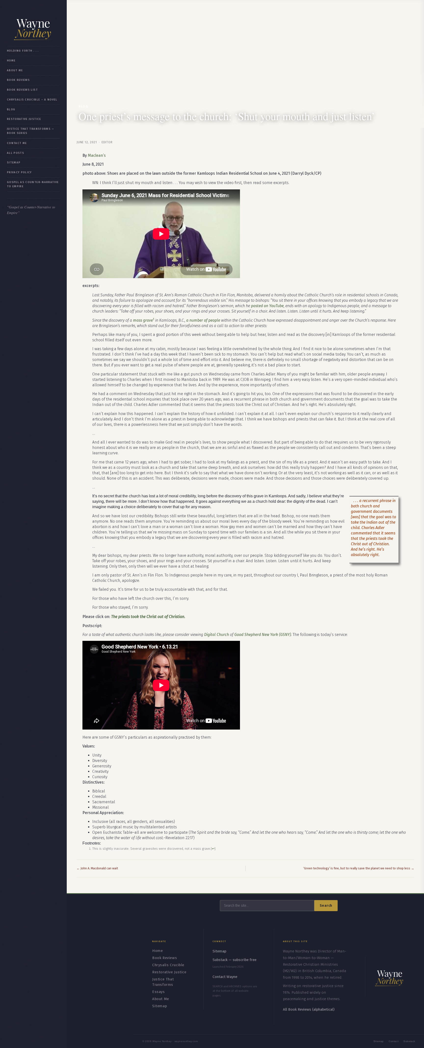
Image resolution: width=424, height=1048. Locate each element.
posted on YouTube (267, 305)
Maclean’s (97, 155)
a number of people (203, 320)
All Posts (15, 153)
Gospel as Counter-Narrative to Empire (33, 184)
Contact (393, 1041)
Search (326, 906)
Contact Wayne (224, 977)
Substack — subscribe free (234, 960)
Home (11, 60)
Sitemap (13, 162)
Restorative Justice (24, 119)
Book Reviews (18, 80)
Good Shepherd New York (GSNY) (262, 634)
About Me (15, 70)
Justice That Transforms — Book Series (30, 131)
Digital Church (216, 634)
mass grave (143, 320)
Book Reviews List (22, 89)
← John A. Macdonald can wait (97, 868)
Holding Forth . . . (23, 50)
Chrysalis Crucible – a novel (32, 99)
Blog (11, 109)
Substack (409, 1041)
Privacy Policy (19, 172)
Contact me (17, 143)
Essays (158, 992)
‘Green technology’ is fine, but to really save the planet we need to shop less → (358, 868)
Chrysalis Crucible (168, 965)
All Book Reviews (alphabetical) (308, 1009)
